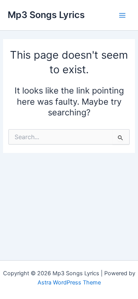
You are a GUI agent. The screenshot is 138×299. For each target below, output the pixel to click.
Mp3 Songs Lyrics (46, 14)
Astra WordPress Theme (69, 282)
